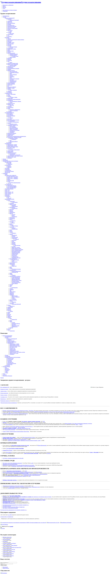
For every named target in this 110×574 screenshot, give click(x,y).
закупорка (9, 45)
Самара (11, 274)
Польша (8, 315)
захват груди (9, 22)
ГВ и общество (10, 114)
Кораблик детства (15, 259)
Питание (9, 122)
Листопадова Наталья (16, 282)
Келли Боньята (39, 472)
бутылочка (9, 19)
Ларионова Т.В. (15, 272)
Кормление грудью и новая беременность (32, 475)
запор (11, 77)
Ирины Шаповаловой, (42, 445)
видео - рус (7, 190)
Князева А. (14, 233)
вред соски (12, 33)
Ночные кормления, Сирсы (12, 146)
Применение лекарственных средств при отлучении (13, 485)
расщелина (9, 106)
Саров (13, 260)
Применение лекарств (4, 400)
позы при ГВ (9, 30)
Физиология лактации (11, 133)
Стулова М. (16, 239)
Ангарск (13, 214)
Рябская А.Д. (12, 306)
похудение (12, 79)
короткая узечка (10, 50)
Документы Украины (9, 188)
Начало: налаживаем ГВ (9, 18)
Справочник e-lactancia (14, 72)
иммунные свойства (14, 141)
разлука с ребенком (11, 83)
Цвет (11, 140)
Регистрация (5, 567)
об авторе (48, 453)
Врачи (6, 174)
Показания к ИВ (10, 180)
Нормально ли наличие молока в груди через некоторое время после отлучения (18, 465)
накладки (9, 59)
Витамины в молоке (14, 138)
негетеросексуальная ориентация (13, 99)
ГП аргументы (8, 165)
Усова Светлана (17, 245)
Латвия (8, 312)
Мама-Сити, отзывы (16, 247)
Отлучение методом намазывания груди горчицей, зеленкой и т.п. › (13, 509)
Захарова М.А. (15, 208)
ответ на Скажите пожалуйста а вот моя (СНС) (12, 547)
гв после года (10, 148)
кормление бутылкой (14, 128)
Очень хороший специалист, (8, 553)
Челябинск (12, 294)
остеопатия (9, 60)
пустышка (9, 32)
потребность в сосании (11, 152)
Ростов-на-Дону (13, 270)
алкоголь (9, 38)
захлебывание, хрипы (11, 48)
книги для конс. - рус (9, 192)
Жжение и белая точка (7, 537)
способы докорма (13, 65)
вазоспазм (9, 41)
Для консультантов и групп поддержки (10, 161)
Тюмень (11, 288)
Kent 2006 (9, 163)
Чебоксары (12, 293)
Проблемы (7, 37)
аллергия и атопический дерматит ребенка (15, 39)
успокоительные (13, 81)
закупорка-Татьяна (13, 46)
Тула (10, 286)
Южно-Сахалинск (13, 299)
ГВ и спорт (9, 118)
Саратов (11, 284)
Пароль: (2, 563)
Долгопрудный (15, 237)
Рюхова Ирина (15, 206)
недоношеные (10, 100)
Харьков (11, 327)
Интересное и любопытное (8, 5)
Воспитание (7, 369)
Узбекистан (9, 316)
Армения (9, 308)
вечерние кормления (14, 54)
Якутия (11, 300)
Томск (11, 285)
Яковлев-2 (9, 167)
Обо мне (4, 7)
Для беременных (6, 15)
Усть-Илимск (14, 216)
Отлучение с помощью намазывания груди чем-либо (13, 458)
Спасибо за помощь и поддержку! (9, 543)
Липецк (11, 232)
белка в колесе (12, 126)
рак (8, 85)
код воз (8, 181)
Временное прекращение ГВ (8, 500)
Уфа (10, 290)
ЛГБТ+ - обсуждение (11, 94)
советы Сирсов (13, 57)
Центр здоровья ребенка (16, 250)
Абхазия (8, 305)
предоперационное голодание (13, 68)
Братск (13, 215)
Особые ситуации (8, 93)
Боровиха (14, 205)
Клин (13, 241)
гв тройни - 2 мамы (13, 97)
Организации (7, 196)
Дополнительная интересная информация (8, 402)
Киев (11, 318)
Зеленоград (14, 240)
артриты (11, 75)
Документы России (9, 184)
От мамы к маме (15, 56)
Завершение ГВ (8, 143)
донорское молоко (13, 55)
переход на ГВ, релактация (12, 64)
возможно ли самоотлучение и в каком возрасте (17, 439)
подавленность (10, 67)
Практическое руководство (69, 412)
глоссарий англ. (8, 170)
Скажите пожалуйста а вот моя (9, 549)
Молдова (9, 314)
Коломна (13, 242)
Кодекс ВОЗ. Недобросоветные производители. (16, 136)
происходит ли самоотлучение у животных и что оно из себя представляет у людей (24, 440)
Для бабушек (5, 160)
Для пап (6, 355)
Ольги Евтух (31, 410)
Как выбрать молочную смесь (9, 502)
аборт (11, 73)
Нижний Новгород (13, 258)
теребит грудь (10, 135)
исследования (12, 153)
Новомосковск (15, 287)
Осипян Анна (14, 254)
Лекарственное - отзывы (12, 144)
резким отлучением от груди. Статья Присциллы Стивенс (33, 499)
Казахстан (9, 310)
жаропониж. (12, 76)
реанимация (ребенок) (11, 86)
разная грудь (9, 84)
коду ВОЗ (10, 514)
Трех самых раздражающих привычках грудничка (82, 423)
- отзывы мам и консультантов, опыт (16, 428)
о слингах (5, 374)
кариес (8, 49)
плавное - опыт (10, 150)
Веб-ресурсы (7, 172)
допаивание (9, 21)
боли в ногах (9, 40)
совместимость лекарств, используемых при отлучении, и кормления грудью (25, 486)
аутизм (8, 95)
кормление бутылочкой (14, 20)
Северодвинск (15, 202)
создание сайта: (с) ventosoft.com (6, 516)
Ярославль (12, 303)
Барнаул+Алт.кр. (13, 204)
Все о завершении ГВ (4, 387)
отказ (8, 61)
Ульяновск (12, 289)
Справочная (5, 11)
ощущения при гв (10, 134)
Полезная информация (9, 112)
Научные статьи (8, 162)
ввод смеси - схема (11, 147)
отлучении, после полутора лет (26, 426)
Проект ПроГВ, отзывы (16, 248)
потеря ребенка (10, 151)
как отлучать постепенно (10, 429)
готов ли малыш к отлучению (11, 427)
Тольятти (13, 275)
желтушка (9, 44)
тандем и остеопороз (14, 110)
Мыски (13, 222)
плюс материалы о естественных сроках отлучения (27, 496)
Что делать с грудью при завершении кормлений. (12, 463)
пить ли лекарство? (13, 71)
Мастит (8, 179)
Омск (11, 267)
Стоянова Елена (15, 256)
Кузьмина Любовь (15, 281)
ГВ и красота (9, 113)
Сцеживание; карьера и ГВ (12, 125)
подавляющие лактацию (14, 78)
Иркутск (11, 213)
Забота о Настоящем (16, 278)
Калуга (11, 219)
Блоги (4, 373)
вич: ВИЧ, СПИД (10, 42)
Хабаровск (12, 292)
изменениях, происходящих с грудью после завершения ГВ (23, 466)
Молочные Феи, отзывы (16, 280)
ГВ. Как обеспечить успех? (12, 176)
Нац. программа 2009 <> (12, 186)
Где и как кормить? (11, 120)
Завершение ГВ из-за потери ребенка (10, 464)
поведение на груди (11, 66)
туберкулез (9, 91)
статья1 (11, 102)
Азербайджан (10, 307)
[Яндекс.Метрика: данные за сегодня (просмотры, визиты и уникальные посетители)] (4, 524)
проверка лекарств (11, 70)
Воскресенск (14, 235)
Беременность (3, 398)
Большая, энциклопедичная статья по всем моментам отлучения (15, 410)
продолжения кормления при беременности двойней (15, 476)
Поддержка (7, 168)
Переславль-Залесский (16, 304)
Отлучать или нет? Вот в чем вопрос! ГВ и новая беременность (34, 474)
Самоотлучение (3, 391)
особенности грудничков (14, 130)
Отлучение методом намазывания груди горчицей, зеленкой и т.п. (16, 504)
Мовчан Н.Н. (14, 319)
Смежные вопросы (6, 366)
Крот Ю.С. (14, 324)
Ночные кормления (4, 393)
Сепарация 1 (9, 164)
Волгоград (12, 209)
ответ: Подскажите (6, 539)
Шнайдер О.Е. (15, 326)
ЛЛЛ (9, 412)
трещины (9, 89)
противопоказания (11, 82)
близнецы (9, 96)
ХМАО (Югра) (12, 291)
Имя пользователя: (4, 562)
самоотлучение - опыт (11, 156)
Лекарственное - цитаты (12, 145)
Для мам (6, 337)
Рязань (11, 273)
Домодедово (14, 238)
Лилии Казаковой (9, 424)
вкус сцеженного (13, 127)
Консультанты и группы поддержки (10, 10)
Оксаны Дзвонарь (15, 426)
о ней (32, 463)
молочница (9, 58)
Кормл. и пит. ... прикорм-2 (12, 178)
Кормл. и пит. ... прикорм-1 (12, 177)
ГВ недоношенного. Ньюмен (15, 101)
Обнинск (13, 220)
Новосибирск (12, 263)
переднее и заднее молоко (12, 28)
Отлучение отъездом (7, 505)
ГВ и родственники (11, 115)
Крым (11, 229)
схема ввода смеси (6, 501)
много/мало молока (11, 23)
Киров (11, 223)
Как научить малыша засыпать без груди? (20, 445)
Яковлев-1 (9, 166)
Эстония (9, 328)
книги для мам (8, 193)
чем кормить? (12, 131)
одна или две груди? (11, 27)
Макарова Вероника (16, 279)
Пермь (11, 268)
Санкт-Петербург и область (15, 276)
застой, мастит (10, 47)
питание (9, 29)
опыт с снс (12, 105)
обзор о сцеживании (14, 129)
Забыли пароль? (6, 568)
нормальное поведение (11, 26)
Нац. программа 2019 (11, 187)
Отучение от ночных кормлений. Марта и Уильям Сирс (14, 506)
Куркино (13, 243)
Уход (6, 367)
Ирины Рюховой (16, 411)
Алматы (11, 311)
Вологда (11, 210)
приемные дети (10, 104)
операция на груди (11, 103)
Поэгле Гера (14, 255)
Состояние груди (3, 396)
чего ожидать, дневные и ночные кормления (31, 421)
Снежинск (14, 298)
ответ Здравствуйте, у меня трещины (10, 545)
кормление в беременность (15, 109)
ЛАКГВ (13, 322)
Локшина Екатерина (16, 252)
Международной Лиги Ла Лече (28, 437)
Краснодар (12, 226)
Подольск (14, 244)
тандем (8, 108)
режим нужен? (10, 34)
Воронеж (11, 211)
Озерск (13, 297)
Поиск (4, 8)
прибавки (9, 69)
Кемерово (11, 221)
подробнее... (9, 36)
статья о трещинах (13, 90)
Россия (8, 200)
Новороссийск (15, 228)
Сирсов (7, 448)
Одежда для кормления (14, 121)
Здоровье (7, 370)
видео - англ (7, 189)
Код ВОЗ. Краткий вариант (15, 182)
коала (11, 31)
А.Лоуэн (11, 117)
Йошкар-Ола (12, 217)
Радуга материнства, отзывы (17, 249)
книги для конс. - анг (9, 191)
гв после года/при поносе (15, 149)
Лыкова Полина (15, 253)
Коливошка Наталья (16, 323)
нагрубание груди (10, 25)
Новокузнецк (12, 262)
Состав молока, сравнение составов (14, 137)
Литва (8, 313)
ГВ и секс (9, 116)
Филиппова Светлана (16, 257)
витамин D (14, 139)
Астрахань (12, 203)
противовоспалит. (13, 80)
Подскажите (5, 541)
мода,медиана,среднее (9, 171)
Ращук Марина (15, 283)
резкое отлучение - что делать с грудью (15, 155)
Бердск (13, 264)
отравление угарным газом (12, 63)
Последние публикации (7, 375)
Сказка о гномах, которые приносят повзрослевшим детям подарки (16, 431)
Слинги (6, 372)
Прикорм (7, 368)
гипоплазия (7, 169)
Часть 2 (81, 424)
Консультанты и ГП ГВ (9, 199)
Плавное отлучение (4, 389)
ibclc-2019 (9, 198)
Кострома (11, 224)
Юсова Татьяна (15, 225)
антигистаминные (13, 74)
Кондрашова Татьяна (16, 251)
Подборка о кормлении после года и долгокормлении (14, 498)
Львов (11, 321)
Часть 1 (77, 424)
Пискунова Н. (14, 261)
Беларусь (9, 309)
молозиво (9, 24)
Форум (4, 6)
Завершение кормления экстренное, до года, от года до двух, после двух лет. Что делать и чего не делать (54, 411)
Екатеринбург (12, 212)
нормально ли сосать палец (15, 154)
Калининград (12, 218)
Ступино (13, 246)
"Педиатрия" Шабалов (11, 185)
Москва (11, 234)
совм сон (9, 183)
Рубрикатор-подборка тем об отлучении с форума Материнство (15, 413)
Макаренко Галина (15, 325)
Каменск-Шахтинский (16, 271)
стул (8, 35)
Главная (2, 377)
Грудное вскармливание (7, 335)
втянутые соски (10, 43)
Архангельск (12, 201)
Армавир (13, 227)
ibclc (8, 197)
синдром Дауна (10, 107)
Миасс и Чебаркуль (15, 296)
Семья (6, 371)
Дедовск (13, 236)
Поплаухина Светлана (16, 269)
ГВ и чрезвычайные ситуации (13, 119)
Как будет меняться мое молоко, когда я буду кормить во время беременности (18, 472)
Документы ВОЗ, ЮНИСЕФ (10, 175)
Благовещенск (12, 207)
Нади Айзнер (8, 452)
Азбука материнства (16, 277)
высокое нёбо (10, 98)
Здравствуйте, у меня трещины (9, 551)
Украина (9, 317)
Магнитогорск (15, 295)
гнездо (11, 62)
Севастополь (12, 330)
